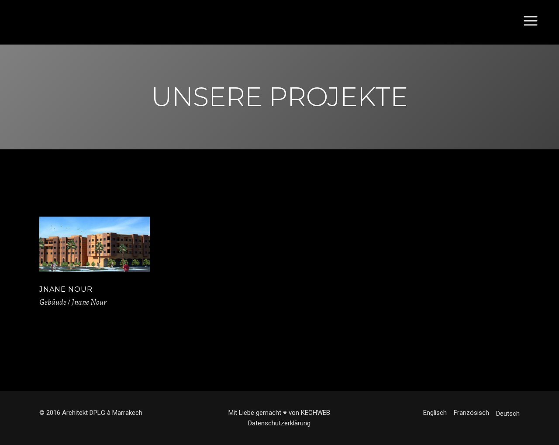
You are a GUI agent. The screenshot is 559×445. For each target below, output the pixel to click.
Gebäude (52, 302)
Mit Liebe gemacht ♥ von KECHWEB (279, 413)
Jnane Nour (66, 289)
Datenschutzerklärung (279, 423)
